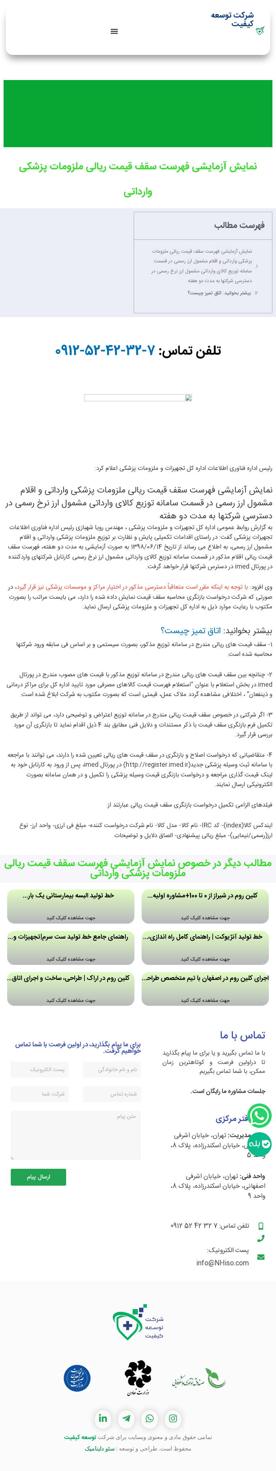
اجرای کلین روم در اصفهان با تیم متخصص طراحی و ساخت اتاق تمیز (205, 979)
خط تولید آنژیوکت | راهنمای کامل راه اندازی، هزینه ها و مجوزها (205, 938)
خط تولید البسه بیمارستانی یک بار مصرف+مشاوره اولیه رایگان (71, 896)
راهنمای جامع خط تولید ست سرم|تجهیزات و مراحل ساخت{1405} (70, 938)
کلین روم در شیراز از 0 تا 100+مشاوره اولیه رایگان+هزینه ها (205, 896)
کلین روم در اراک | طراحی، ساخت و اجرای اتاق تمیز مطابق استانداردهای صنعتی (71, 979)
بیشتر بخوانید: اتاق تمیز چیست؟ (219, 293)
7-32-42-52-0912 (105, 351)
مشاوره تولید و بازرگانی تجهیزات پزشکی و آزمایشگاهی (231, 43)
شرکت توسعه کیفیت (232, 20)
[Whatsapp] (259, 1115)
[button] (114, 31)
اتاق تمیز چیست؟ (191, 631)
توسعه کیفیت (80, 1438)
